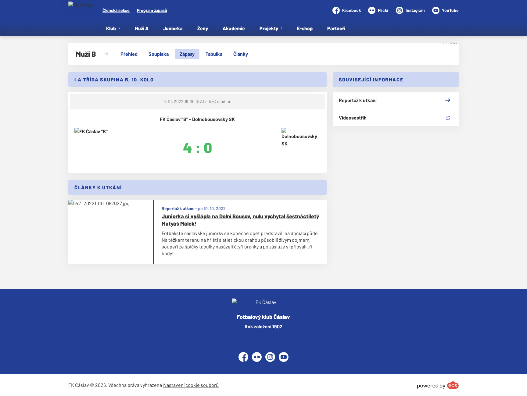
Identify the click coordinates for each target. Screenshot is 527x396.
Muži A (142, 28)
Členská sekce (116, 10)
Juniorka (173, 28)
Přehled (129, 54)
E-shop (305, 28)
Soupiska (159, 54)
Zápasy (187, 54)
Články (240, 54)
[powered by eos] (438, 385)
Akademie (234, 28)
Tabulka (214, 54)
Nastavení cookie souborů (191, 385)
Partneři (336, 28)
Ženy (202, 28)
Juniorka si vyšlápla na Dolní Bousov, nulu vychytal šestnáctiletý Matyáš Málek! (240, 220)
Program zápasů (152, 10)
